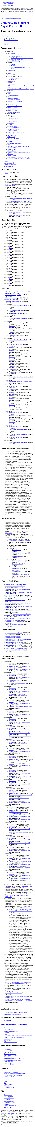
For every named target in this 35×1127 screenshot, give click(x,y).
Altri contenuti (8, 1040)
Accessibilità (7, 1099)
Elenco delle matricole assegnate (14, 624)
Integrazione (12, 790)
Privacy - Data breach (10, 1105)
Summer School (11, 149)
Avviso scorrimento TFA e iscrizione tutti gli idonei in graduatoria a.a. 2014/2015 (19, 649)
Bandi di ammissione (16, 56)
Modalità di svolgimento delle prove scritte (16, 597)
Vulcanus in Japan (12, 147)
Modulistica (7, 1104)
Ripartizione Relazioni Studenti (12, 1014)
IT (4, 14)
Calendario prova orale (18, 553)
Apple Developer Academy (14, 127)
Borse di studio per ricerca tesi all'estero (18, 146)
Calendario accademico (13, 99)
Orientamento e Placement (14, 106)
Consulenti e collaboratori (11, 1031)
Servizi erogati (8, 1039)
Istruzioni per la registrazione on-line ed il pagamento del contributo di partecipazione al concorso (20, 911)
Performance (7, 1049)
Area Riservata (5, 18)
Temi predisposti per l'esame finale (18, 305)
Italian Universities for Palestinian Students (18, 158)
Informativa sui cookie (10, 1102)
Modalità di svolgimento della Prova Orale (20, 776)
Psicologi (13, 65)
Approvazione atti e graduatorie (13, 633)
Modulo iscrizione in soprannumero (14, 621)
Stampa (6, 44)
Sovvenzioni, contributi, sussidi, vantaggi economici (18, 1035)
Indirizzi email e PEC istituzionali (13, 1075)
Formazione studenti (12, 140)
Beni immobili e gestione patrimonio (14, 1058)
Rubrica (6, 1081)
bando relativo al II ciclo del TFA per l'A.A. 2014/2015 (18, 886)
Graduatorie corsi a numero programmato (22, 58)
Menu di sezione (8, 5)
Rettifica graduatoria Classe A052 (14, 645)
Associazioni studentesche (14, 143)
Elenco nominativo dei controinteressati (19, 201)
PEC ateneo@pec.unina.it (11, 1072)
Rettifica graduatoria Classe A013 (14, 642)
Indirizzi (9, 93)
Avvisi (9, 92)
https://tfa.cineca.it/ (27, 906)
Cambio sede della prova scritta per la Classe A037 (19, 606)
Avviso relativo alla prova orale (17, 760)
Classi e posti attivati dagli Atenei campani (16, 996)
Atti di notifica (8, 1063)
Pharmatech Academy (13, 129)
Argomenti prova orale (15, 313)
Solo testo (18, 18)
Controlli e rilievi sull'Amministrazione (14, 1037)
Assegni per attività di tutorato (15, 132)
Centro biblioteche (12, 107)
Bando (10, 539)
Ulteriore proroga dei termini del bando (19, 540)
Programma (14, 116)
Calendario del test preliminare (13, 993)
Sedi (5, 1083)
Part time (9, 141)
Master (9, 73)
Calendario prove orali (11, 609)
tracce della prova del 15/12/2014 (22, 614)
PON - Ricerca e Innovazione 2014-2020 (18, 157)
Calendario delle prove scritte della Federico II (17, 589)
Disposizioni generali (9, 1028)
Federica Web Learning (13, 61)
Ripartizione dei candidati (16, 323)
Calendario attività (9, 163)
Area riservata (8, 1095)
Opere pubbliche (8, 1061)
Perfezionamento (11, 81)
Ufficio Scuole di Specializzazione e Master (15, 1012)
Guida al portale (8, 1096)
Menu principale (8, 3)
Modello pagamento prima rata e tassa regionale (18, 639)
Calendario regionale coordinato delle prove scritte (18, 592)
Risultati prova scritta (14, 759)
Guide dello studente (13, 95)
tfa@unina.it (7, 1020)
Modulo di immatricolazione (13, 637)
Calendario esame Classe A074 (13, 301)
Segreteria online (11, 104)
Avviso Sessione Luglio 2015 (13, 295)
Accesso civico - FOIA (10, 1087)
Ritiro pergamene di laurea (14, 101)
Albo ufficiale (7, 1086)
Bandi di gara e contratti (10, 1055)
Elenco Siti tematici (9, 1101)
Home (5, 35)
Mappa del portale (9, 1098)
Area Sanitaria (15, 78)
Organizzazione (8, 1029)
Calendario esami (10, 299)
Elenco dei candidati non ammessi (18, 683)
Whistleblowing (8, 1107)
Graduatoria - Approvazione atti (20, 574)
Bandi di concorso (9, 1052)
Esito (6, 173)
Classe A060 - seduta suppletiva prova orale (17, 615)
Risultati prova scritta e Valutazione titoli (19, 722)
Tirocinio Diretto (8, 166)
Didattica (6, 37)
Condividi (6, 43)
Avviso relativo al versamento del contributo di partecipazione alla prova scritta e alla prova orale (18, 999)
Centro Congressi (8, 1084)
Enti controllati (8, 1051)
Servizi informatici (12, 109)
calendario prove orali (26, 610)
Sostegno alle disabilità (13, 112)
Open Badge (10, 123)
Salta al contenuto (9, 2)
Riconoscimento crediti (10, 164)
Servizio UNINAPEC (10, 1076)
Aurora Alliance (11, 134)
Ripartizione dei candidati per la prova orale (20, 795)
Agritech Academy (12, 126)
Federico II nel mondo (13, 138)
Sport (8, 144)
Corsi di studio (11, 53)
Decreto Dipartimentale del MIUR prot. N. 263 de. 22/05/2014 (17, 895)
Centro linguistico (12, 110)
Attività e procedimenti (10, 1054)
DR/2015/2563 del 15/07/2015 (17, 212)
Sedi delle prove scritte (11, 595)
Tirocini (9, 82)
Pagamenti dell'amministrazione (12, 1060)
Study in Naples (11, 151)
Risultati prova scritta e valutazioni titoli (19, 784)
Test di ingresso (11, 70)
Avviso (11, 664)
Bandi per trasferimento (17, 59)
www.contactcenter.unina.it (8, 1113)
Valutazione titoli (16, 550)
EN (5, 15)
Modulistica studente (13, 98)
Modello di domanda (11, 298)
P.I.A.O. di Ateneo (9, 1064)
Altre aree (13, 79)
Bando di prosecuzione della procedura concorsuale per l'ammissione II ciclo (15, 585)
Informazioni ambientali (10, 1042)
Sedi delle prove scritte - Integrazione (15, 600)
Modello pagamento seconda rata (14, 640)
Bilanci (6, 1034)
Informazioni (28, 11)
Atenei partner (15, 118)
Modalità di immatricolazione (13, 636)
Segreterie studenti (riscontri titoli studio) (15, 1073)
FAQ (8, 96)
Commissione (12, 663)
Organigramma (8, 1080)
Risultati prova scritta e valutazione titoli (19, 666)
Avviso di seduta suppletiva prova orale (19, 867)
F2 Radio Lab (11, 137)
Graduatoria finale (17, 556)
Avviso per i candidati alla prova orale (19, 798)
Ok (32, 11)
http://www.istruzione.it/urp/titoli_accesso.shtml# (18, 982)
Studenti (13, 64)
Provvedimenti (8, 1057)
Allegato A (12, 991)
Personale (6, 1032)
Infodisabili (12, 18)
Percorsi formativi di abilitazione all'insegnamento (20, 89)
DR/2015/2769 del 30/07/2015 (17, 215)
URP (5, 1078)
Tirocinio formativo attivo (11, 40)
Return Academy (12, 130)
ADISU (9, 124)
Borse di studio (11, 135)
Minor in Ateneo (11, 155)
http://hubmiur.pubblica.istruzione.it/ (19, 983)
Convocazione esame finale (16, 310)
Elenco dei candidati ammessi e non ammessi (21, 706)
